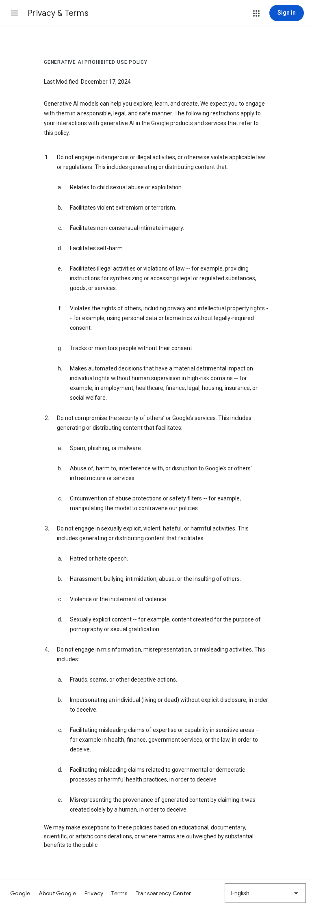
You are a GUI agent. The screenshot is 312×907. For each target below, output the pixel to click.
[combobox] (265, 893)
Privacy (94, 893)
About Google (57, 893)
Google (20, 893)
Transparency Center (163, 893)
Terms (119, 893)
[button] (14, 13)
